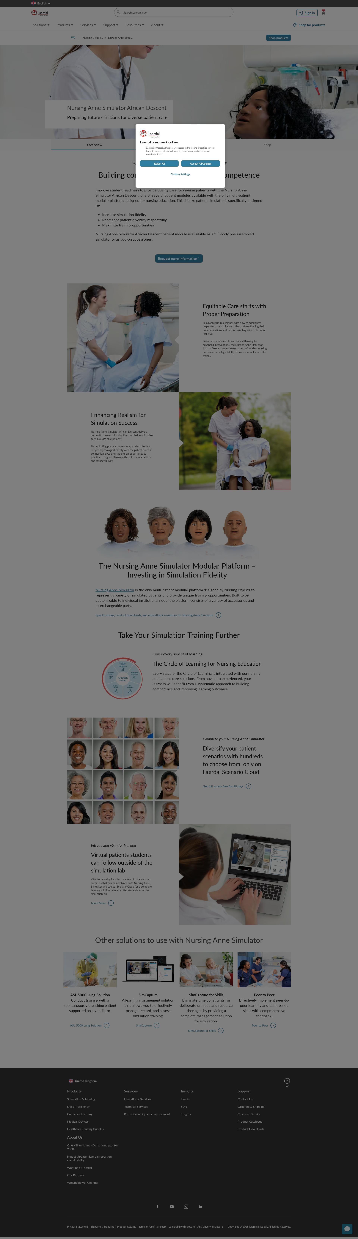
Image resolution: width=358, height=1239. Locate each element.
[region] (180, 156)
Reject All (159, 163)
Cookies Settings (180, 174)
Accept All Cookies (200, 163)
